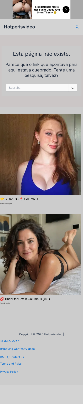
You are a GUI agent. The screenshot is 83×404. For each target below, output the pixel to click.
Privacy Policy (9, 371)
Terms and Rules (11, 363)
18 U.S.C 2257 (9, 341)
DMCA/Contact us (12, 357)
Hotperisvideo (19, 27)
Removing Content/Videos (17, 349)
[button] (77, 27)
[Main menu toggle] (68, 27)
